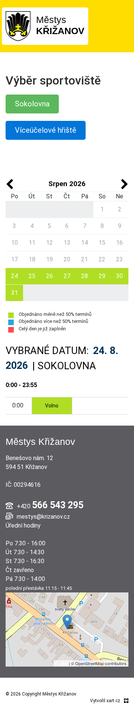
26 (49, 276)
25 (32, 276)
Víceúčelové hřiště (45, 130)
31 (14, 292)
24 (14, 276)
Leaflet (61, 663)
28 (84, 276)
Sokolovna (32, 103)
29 (102, 276)
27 (67, 276)
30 (119, 276)
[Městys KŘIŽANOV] (18, 25)
